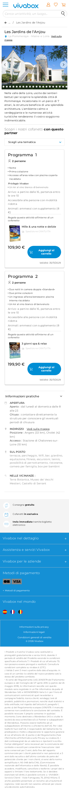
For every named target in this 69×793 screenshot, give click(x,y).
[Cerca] (63, 13)
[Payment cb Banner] (5, 582)
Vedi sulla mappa (38, 429)
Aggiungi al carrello (46, 252)
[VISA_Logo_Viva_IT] (17, 582)
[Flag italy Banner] (11, 612)
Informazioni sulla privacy (34, 626)
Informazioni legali (34, 632)
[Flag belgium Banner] (19, 612)
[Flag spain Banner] (3, 612)
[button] (5, 64)
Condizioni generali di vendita (35, 637)
